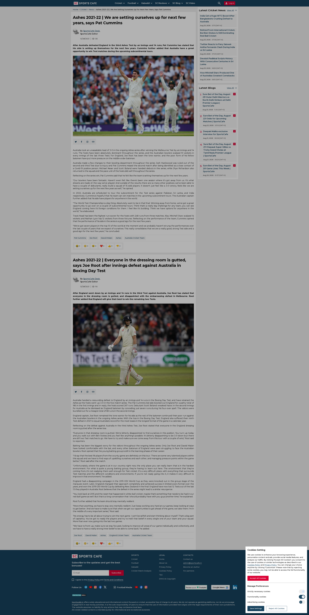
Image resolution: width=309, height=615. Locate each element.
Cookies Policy (253, 565)
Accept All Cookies (258, 578)
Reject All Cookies (276, 608)
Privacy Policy (270, 565)
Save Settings (256, 608)
